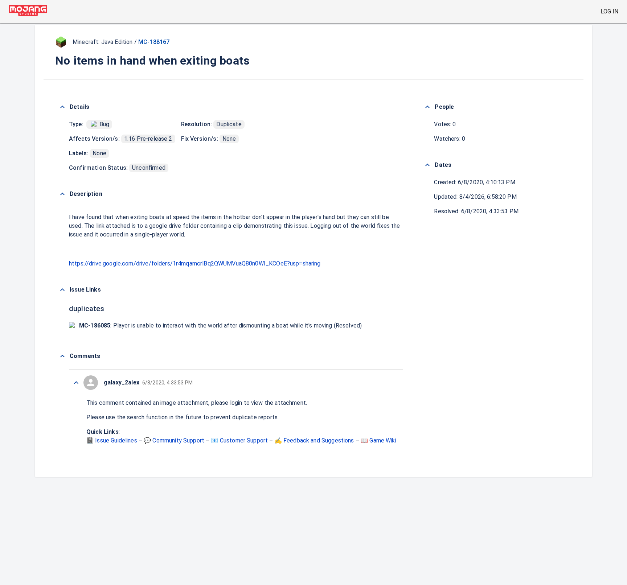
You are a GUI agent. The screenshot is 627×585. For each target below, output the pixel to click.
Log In (609, 11)
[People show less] (427, 107)
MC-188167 (153, 41)
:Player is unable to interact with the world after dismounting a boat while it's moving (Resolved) (220, 325)
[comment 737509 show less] (76, 382)
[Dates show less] (427, 165)
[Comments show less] (62, 356)
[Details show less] (62, 107)
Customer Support (244, 440)
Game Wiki (382, 440)
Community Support (178, 440)
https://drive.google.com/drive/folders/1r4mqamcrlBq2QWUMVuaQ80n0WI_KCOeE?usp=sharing (195, 263)
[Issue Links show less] (62, 290)
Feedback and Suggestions (318, 440)
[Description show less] (62, 194)
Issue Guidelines (116, 440)
